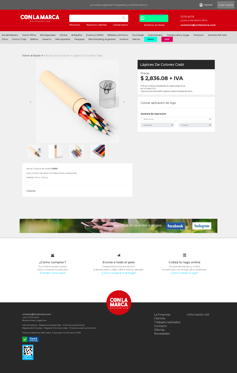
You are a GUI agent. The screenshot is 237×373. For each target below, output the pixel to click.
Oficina (63, 35)
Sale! (167, 39)
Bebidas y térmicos (118, 35)
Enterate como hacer (53, 273)
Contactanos (120, 24)
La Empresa (162, 314)
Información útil (198, 314)
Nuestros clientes (96, 24)
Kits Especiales (48, 35)
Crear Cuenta (225, 4)
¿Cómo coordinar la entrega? (118, 273)
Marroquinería (62, 39)
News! (150, 39)
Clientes (159, 318)
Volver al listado (31, 55)
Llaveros (46, 39)
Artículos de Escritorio (57, 55)
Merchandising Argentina (102, 39)
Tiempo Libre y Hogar (178, 35)
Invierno (124, 39)
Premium (199, 35)
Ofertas (159, 329)
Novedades (162, 333)
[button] (30, 101)
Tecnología (138, 35)
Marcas (136, 39)
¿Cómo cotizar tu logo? (184, 273)
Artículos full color (217, 35)
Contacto (160, 326)
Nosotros (74, 24)
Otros (5, 39)
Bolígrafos (76, 35)
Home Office (29, 35)
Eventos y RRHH (94, 35)
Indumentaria (155, 35)
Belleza (34, 39)
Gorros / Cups (19, 39)
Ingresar (208, 4)
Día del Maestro (10, 35)
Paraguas (79, 39)
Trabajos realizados (167, 322)
